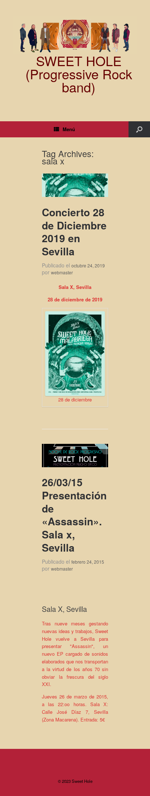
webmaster (62, 272)
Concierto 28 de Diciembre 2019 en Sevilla (74, 232)
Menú (69, 129)
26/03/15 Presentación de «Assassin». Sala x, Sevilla (74, 515)
